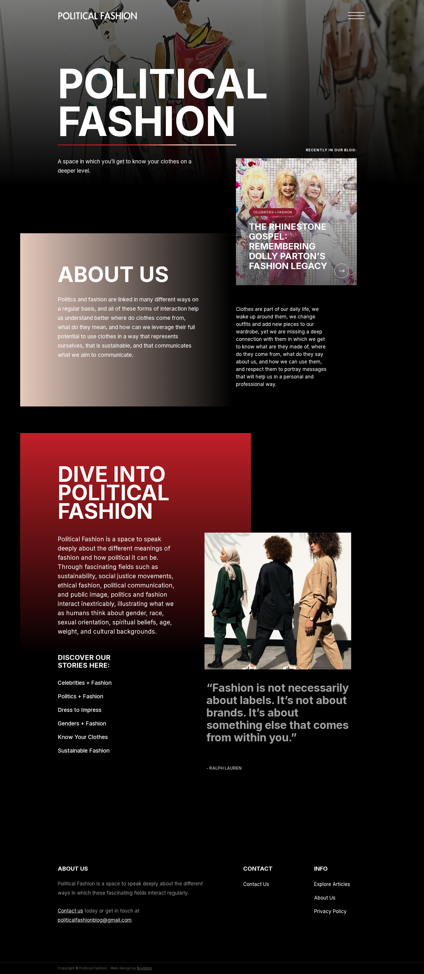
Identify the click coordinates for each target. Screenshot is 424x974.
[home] (98, 13)
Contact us (70, 911)
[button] (356, 16)
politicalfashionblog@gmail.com (95, 920)
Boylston (144, 968)
